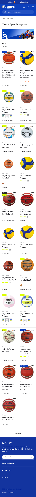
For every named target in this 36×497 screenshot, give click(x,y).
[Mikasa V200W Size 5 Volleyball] (27, 58)
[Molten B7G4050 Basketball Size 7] (9, 372)
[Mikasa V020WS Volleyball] (27, 163)
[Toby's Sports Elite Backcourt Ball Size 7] (9, 265)
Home (3, 18)
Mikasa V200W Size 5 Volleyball (27, 72)
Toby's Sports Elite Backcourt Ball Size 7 (9, 279)
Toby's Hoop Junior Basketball (8, 177)
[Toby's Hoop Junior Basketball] (9, 163)
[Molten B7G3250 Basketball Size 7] (9, 405)
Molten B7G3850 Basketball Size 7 (26, 386)
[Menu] (33, 7)
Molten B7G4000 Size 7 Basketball (8, 213)
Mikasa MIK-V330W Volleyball (27, 246)
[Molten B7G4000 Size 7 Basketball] (9, 199)
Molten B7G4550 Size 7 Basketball (26, 350)
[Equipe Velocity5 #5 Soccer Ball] (9, 132)
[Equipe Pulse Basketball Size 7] (27, 265)
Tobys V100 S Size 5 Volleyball (8, 111)
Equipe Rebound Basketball (25, 111)
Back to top (18, 433)
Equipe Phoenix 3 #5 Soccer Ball (27, 146)
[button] (3, 116)
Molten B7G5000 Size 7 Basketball (8, 71)
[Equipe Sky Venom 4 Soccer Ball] (9, 336)
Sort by (4, 43)
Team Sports (10, 18)
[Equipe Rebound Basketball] (27, 97)
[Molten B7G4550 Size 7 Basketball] (27, 336)
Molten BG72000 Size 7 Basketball (26, 213)
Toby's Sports (9, 489)
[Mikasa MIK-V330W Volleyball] (27, 232)
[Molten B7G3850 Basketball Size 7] (27, 372)
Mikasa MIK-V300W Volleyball (9, 246)
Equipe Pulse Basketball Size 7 (25, 279)
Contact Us (11, 492)
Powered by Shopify (17, 489)
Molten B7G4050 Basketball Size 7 (8, 386)
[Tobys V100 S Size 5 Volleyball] (9, 97)
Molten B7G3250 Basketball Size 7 (8, 419)
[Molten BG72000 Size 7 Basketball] (27, 199)
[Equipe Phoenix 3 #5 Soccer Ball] (27, 132)
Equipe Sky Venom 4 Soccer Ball (8, 350)
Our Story (4, 492)
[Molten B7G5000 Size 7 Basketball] (9, 58)
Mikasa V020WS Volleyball (25, 177)
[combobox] (18, 12)
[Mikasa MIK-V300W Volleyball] (9, 232)
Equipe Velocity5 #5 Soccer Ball (8, 146)
